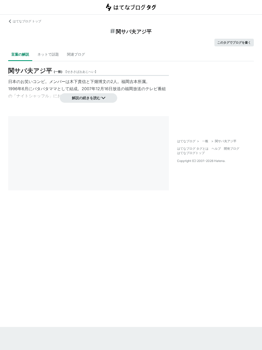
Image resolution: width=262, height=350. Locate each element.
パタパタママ (44, 88)
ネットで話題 (48, 54)
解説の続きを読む (86, 98)
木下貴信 (78, 81)
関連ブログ (76, 54)
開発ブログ (231, 148)
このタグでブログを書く (234, 42)
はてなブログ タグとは (193, 148)
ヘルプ (216, 148)
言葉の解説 (20, 54)
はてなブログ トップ (27, 21)
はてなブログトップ (191, 153)
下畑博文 (98, 81)
